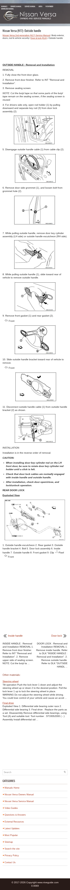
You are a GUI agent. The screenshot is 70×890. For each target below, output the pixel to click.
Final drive (8, 703)
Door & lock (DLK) (39, 38)
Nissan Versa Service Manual (19, 801)
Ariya (40, 6)
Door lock (56, 635)
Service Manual (30, 6)
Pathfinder (49, 6)
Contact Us (10, 862)
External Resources (14, 821)
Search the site (12, 848)
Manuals (4, 6)
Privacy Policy (12, 855)
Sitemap (9, 842)
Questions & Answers (15, 815)
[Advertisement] (35, 51)
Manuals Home (12, 788)
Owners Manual (16, 6)
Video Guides (11, 808)
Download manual (7, 8)
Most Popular (11, 835)
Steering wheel (11, 681)
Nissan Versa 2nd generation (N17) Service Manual (26, 35)
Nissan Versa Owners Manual (19, 794)
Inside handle (15, 635)
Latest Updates (12, 828)
